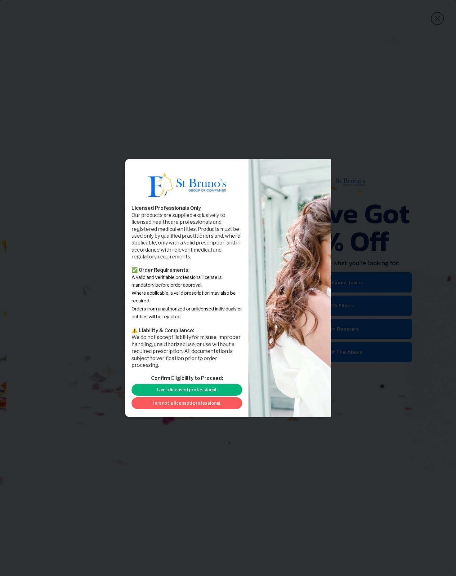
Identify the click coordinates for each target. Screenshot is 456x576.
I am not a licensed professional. (187, 403)
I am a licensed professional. (187, 389)
